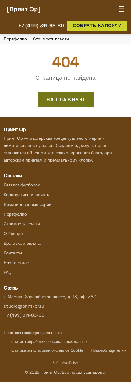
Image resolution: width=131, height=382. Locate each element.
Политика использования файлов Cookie (46, 350)
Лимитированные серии (27, 204)
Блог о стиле (16, 262)
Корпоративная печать (26, 194)
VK (55, 363)
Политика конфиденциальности (33, 332)
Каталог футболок (22, 185)
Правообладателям (108, 350)
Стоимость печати (51, 39)
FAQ (8, 272)
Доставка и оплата (22, 243)
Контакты (13, 253)
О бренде (13, 233)
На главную (65, 100)
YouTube (70, 363)
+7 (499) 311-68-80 (41, 25)
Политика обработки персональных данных (48, 341)
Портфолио (15, 39)
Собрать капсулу (97, 25)
